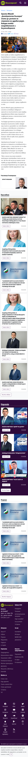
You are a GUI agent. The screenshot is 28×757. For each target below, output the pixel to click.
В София (17, 660)
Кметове (3, 671)
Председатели (5, 652)
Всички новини (6, 395)
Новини (3, 634)
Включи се (4, 675)
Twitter (12, 34)
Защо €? (3, 632)
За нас (16, 628)
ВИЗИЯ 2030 (18, 637)
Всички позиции (6, 597)
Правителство (19, 657)
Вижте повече (6, 226)
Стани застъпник (6, 687)
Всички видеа (6, 490)
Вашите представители (19, 650)
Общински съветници (7, 669)
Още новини (5, 195)
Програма (17, 611)
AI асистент (18, 622)
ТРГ (2, 692)
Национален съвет (6, 658)
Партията (4, 649)
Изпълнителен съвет (7, 655)
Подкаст (3, 642)
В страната (18, 662)
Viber (17, 34)
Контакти (18, 632)
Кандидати (18, 609)
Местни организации (7, 663)
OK (11, 754)
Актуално (9, 10)
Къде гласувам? (19, 619)
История (17, 634)
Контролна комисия (6, 661)
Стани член (4, 679)
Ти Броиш (17, 624)
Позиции (4, 500)
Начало (3, 10)
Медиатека (5, 404)
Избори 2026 (18, 605)
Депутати (4, 666)
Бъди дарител (5, 681)
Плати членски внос (6, 684)
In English (3, 645)
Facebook (5, 34)
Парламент (18, 654)
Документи (18, 640)
